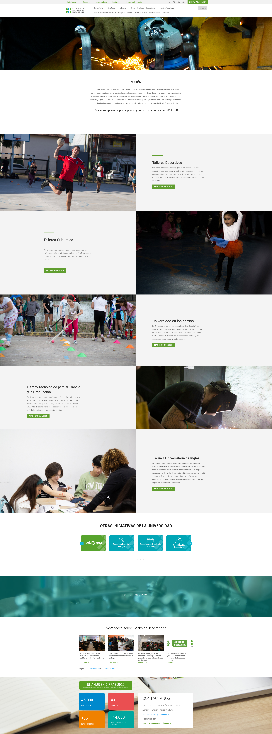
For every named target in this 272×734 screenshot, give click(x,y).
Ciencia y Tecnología (167, 8)
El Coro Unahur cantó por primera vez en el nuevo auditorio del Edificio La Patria (92, 655)
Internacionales (154, 13)
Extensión (123, 8)
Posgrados (165, 13)
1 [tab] (131, 559)
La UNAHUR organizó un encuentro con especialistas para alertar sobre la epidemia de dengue (150, 656)
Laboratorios (150, 8)
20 (106, 669)
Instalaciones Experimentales (104, 13)
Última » (113, 669)
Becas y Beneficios (137, 8)
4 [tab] (140, 559)
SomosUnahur (98, 8)
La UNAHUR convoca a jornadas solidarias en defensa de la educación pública (177, 656)
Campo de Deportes (125, 13)
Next (190, 543)
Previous (82, 543)
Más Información (163, 187)
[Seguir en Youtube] (183, 2)
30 (108, 669)
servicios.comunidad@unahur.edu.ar (156, 723)
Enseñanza (111, 8)
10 (104, 669)
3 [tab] (137, 559)
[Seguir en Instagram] (174, 2)
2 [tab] (134, 559)
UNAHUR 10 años (141, 13)
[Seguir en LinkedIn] (179, 2)
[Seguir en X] (169, 2)
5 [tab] (144, 559)
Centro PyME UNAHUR (135, 594)
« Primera (92, 669)
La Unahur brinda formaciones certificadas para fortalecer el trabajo (121, 655)
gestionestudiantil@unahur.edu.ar (155, 714)
